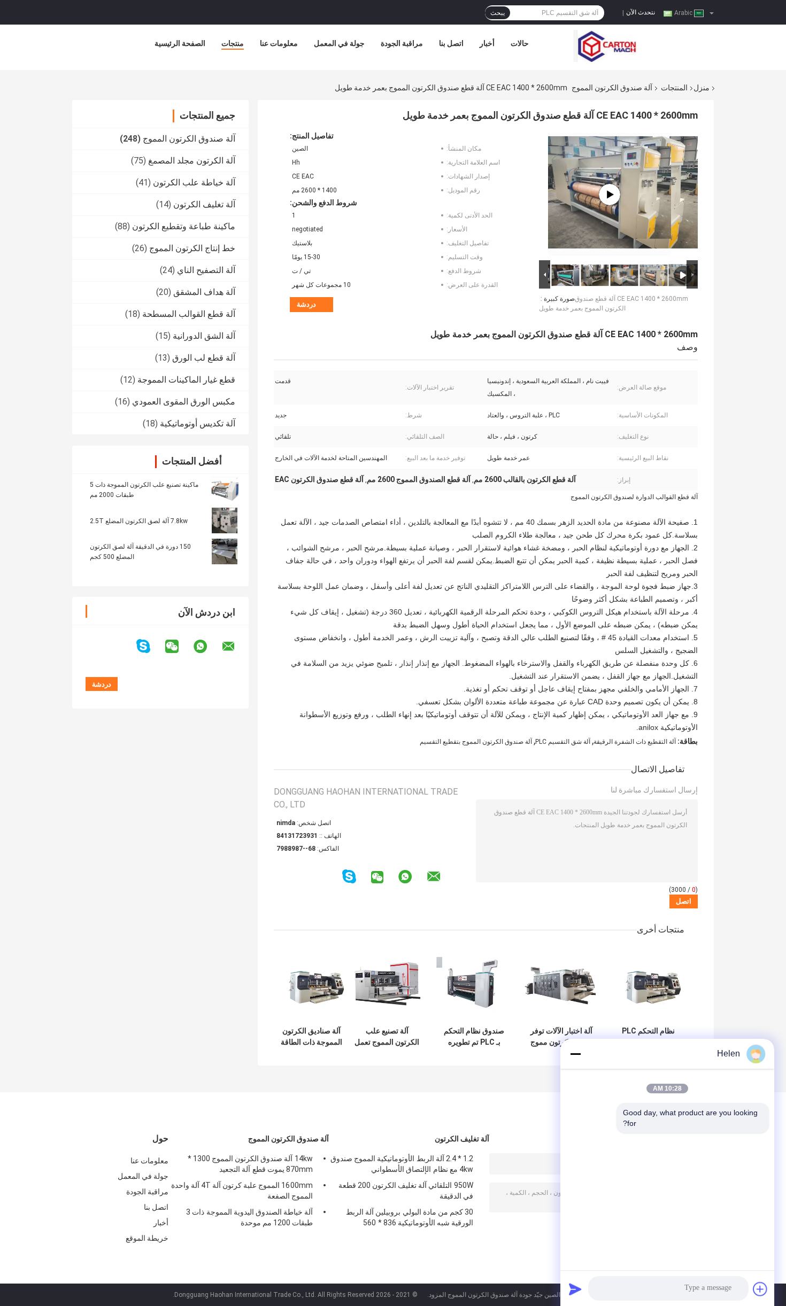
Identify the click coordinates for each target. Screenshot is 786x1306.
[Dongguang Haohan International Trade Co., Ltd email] (235, 646)
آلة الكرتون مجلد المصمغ (191, 161)
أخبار (487, 43)
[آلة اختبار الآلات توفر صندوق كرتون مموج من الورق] (561, 983)
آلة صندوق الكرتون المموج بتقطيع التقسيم (476, 741)
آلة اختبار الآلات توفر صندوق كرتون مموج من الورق (561, 1037)
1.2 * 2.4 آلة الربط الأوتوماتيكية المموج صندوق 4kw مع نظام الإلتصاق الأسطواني (401, 1163)
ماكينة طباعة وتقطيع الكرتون (183, 226)
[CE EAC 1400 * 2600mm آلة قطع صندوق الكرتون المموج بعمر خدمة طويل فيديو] (609, 194)
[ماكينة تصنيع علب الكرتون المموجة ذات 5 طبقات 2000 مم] (224, 489)
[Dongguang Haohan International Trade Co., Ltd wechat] (178, 646)
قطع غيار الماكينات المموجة (186, 380)
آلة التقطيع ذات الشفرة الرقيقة (635, 741)
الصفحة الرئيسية (180, 43)
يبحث (497, 13)
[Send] (575, 1289)
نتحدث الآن (640, 12)
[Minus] (575, 1053)
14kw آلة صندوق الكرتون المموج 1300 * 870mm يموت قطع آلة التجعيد (250, 1163)
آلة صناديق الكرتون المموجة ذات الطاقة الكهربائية (311, 1037)
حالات (520, 43)
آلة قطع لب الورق (203, 358)
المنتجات (674, 87)
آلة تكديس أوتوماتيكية (197, 423)
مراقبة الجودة (402, 43)
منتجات (232, 43)
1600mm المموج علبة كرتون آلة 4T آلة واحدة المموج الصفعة (242, 1190)
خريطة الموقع (147, 1238)
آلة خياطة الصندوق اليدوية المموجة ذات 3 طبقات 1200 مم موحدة (249, 1217)
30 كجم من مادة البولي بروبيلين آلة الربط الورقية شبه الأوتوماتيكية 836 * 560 (409, 1217)
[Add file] (760, 1289)
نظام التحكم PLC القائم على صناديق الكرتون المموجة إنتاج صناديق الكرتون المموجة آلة (648, 1037)
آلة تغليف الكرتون (204, 204)
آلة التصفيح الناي (206, 270)
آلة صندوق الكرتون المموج (612, 87)
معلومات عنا (279, 43)
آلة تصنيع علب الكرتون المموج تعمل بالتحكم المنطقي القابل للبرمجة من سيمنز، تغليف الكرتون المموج (387, 1037)
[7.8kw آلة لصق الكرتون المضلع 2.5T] (224, 520)
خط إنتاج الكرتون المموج (192, 248)
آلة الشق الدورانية (204, 336)
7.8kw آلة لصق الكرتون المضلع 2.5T (139, 521)
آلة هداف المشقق (204, 292)
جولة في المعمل (339, 43)
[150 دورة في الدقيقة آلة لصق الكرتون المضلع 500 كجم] (224, 551)
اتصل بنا (451, 43)
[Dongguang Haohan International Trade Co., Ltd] (605, 46)
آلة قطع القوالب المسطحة (188, 314)
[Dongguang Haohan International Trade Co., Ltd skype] (150, 646)
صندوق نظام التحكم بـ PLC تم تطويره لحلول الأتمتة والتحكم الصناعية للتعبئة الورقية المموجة (474, 1037)
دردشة (306, 304)
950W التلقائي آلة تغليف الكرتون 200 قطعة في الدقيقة (405, 1190)
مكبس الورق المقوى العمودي (183, 402)
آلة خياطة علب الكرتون (194, 182)
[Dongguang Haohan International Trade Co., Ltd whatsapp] (207, 646)
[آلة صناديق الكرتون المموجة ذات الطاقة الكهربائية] (311, 983)
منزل (701, 87)
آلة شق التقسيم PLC (562, 741)
